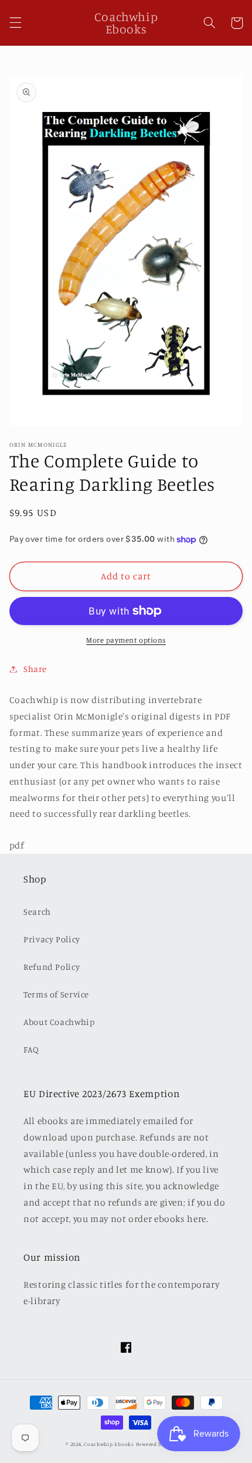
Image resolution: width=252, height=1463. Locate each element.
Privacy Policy (51, 939)
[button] (15, 22)
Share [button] (35, 669)
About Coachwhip (58, 1022)
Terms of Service (56, 994)
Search (37, 912)
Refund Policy (51, 967)
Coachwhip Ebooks (109, 1444)
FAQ (31, 1049)
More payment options (126, 640)
